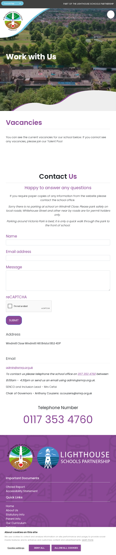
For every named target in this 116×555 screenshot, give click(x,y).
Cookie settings (16, 548)
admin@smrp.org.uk (19, 367)
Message (14, 267)
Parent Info (13, 519)
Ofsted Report (15, 487)
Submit (14, 320)
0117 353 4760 (87, 374)
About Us (12, 510)
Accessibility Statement (22, 491)
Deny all (39, 548)
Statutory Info (15, 514)
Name (11, 236)
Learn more (87, 540)
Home (10, 506)
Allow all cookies (66, 548)
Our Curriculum (16, 523)
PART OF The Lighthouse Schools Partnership (88, 3)
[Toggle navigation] (109, 15)
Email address (18, 251)
